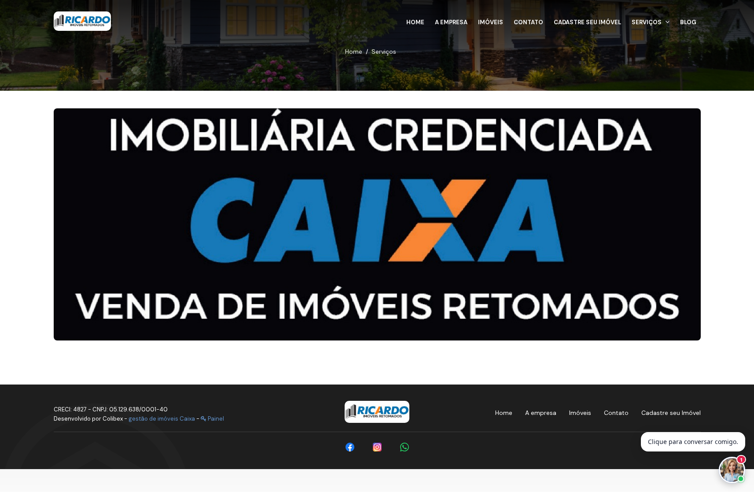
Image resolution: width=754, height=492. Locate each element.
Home (353, 51)
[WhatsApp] (404, 447)
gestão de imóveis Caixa (162, 418)
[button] (650, 21)
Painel (215, 418)
